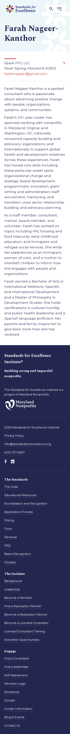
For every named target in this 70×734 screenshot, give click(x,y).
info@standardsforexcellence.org (27, 444)
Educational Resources (20, 495)
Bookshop (11, 692)
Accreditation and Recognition (25, 503)
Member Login (15, 683)
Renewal (10, 537)
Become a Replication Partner (25, 614)
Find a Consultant (16, 658)
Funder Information (18, 709)
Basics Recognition (17, 554)
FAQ (7, 545)
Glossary (10, 562)
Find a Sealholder (16, 667)
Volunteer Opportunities (21, 640)
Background (13, 581)
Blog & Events (14, 717)
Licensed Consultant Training (24, 631)
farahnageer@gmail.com (25, 74)
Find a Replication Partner (22, 606)
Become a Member (18, 598)
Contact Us (12, 725)
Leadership (12, 589)
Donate (9, 700)
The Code (11, 487)
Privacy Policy (14, 435)
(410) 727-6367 (14, 452)
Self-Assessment (16, 675)
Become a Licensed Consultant (26, 623)
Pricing (9, 520)
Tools (8, 529)
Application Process (18, 512)
